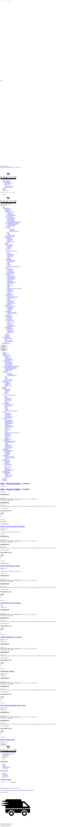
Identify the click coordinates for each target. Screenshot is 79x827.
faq (5, 185)
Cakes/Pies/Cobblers (11, 300)
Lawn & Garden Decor (11, 215)
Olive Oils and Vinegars (11, 282)
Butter (8, 233)
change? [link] (7, 508)
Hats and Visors (10, 329)
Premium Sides (10, 239)
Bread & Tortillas (8, 259)
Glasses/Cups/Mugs (11, 331)
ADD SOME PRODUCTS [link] (5, 825)
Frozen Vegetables (10, 271)
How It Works (7, 184)
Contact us (5, 766)
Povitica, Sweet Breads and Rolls (13, 266)
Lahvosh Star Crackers (7, 671)
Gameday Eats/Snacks (11, 224)
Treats (8, 314)
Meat (6, 249)
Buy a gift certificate (6, 343)
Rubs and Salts (10, 283)
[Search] (11, 192)
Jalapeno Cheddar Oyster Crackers (11, 637)
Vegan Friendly (10, 309)
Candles (6, 334)
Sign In (4, 773)
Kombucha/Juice (10, 322)
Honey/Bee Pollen (8, 421)
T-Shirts (8, 330)
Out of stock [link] (2, 533)
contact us (4, 188)
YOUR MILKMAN (9, 187)
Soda (8, 323)
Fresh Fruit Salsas (10, 214)
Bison (8, 257)
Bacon (8, 253)
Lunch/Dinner (10, 238)
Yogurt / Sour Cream (11, 235)
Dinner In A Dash (10, 219)
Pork (8, 252)
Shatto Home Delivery (4, 788)
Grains (8, 286)
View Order (5, 774)
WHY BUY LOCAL (9, 186)
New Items (7, 242)
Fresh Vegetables (10, 269)
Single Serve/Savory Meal (12, 313)
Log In (4, 189)
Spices (8, 292)
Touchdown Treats (8, 370)
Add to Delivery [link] (3, 573)
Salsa (8, 274)
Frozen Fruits (9, 270)
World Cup (7, 210)
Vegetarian (9, 310)
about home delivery (6, 181)
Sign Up (4, 194)
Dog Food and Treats (9, 316)
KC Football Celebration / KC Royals (12, 222)
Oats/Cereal (9, 293)
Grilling (8, 212)
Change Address (34, 499)
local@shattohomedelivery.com (8, 753)
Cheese (8, 234)
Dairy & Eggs (7, 227)
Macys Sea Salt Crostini (7, 739)
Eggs (8, 232)
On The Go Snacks (10, 241)
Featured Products (8, 209)
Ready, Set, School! (8, 216)
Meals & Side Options (9, 244)
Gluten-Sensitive (10, 307)
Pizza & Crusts (8, 305)
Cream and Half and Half (14, 231)
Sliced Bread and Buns (11, 260)
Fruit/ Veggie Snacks (11, 272)
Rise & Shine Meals (11, 217)
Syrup (8, 287)
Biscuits (8, 264)
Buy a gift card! (6, 776)
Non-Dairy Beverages (9, 319)
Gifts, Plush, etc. (10, 332)
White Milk (12, 229)
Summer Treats (10, 213)
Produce (6, 267)
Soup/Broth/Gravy (8, 326)
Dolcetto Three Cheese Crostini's (10, 566)
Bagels (8, 262)
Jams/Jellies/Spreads (11, 279)
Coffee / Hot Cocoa (11, 320)
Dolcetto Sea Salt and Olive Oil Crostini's (12, 526)
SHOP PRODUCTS (6, 180)
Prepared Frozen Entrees (11, 312)
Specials (6, 243)
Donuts (8, 298)
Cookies (8, 299)
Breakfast (9, 240)
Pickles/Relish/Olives (11, 275)
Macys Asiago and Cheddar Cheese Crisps (12, 705)
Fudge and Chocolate (11, 303)
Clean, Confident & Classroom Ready (14, 221)
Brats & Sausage (10, 256)
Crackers (9, 265)
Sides (8, 247)
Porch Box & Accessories (9, 236)
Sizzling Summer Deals (9, 211)
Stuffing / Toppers (10, 294)
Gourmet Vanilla (10, 281)
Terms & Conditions (6, 767)
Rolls (8, 263)
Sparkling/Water (10, 324)
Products (4, 352)
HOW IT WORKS (8, 338)
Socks (8, 333)
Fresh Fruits (9, 268)
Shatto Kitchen (8, 237)
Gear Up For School (11, 220)
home (4, 207)
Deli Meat (9, 258)
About (4, 765)
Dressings (9, 280)
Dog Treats (9, 318)
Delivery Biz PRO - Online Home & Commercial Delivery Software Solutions (19, 790)
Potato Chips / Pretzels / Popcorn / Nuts (14, 288)
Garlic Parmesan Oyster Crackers (10, 603)
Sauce (8, 284)
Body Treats (7, 335)
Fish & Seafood (10, 255)
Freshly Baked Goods (11, 297)
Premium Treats (10, 301)
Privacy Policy (5, 768)
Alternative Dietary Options (10, 306)
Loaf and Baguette (10, 261)
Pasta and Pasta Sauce (11, 278)
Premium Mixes (10, 285)
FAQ (6, 339)
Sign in (11, 500)
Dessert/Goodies (8, 295)
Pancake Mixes (10, 289)
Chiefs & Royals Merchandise (12, 223)
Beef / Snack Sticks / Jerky (12, 250)
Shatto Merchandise (6, 472)
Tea (8, 321)
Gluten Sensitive (8, 311)
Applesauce (9, 290)
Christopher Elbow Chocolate (12, 296)
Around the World (8, 315)
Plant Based (9, 308)
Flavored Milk (12, 230)
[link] (5, 190)
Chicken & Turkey (10, 254)
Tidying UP (7, 336)
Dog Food (9, 317)
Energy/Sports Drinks (11, 325)
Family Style (9, 246)
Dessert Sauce (10, 304)
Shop (2, 483)
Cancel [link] (14, 192)
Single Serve (9, 245)
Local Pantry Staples (9, 273)
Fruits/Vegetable (10, 291)
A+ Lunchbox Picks (11, 218)
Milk (8, 228)
